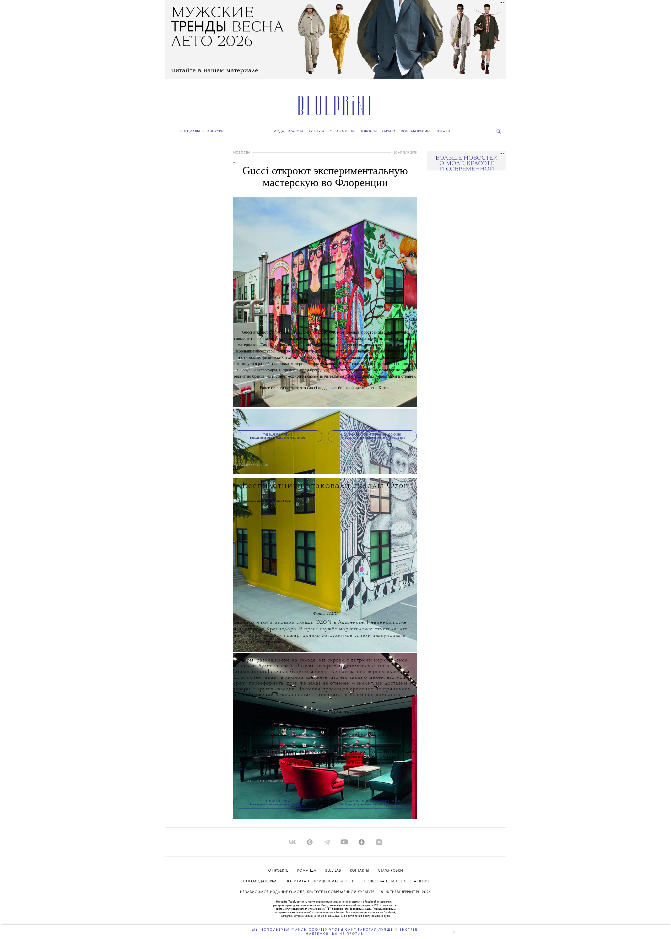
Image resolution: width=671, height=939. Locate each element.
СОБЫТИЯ (260, 465)
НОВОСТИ (241, 152)
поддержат (327, 388)
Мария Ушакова (270, 781)
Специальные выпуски (202, 131)
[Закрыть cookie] (453, 932)
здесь (239, 768)
